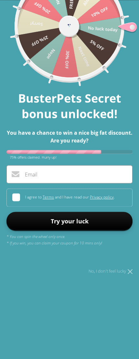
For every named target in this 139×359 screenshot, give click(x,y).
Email (31, 174)
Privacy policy (102, 197)
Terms (48, 197)
